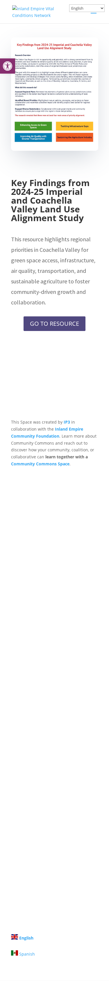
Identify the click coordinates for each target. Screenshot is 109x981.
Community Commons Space (40, 464)
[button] (7, 66)
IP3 (67, 422)
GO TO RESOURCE (54, 323)
